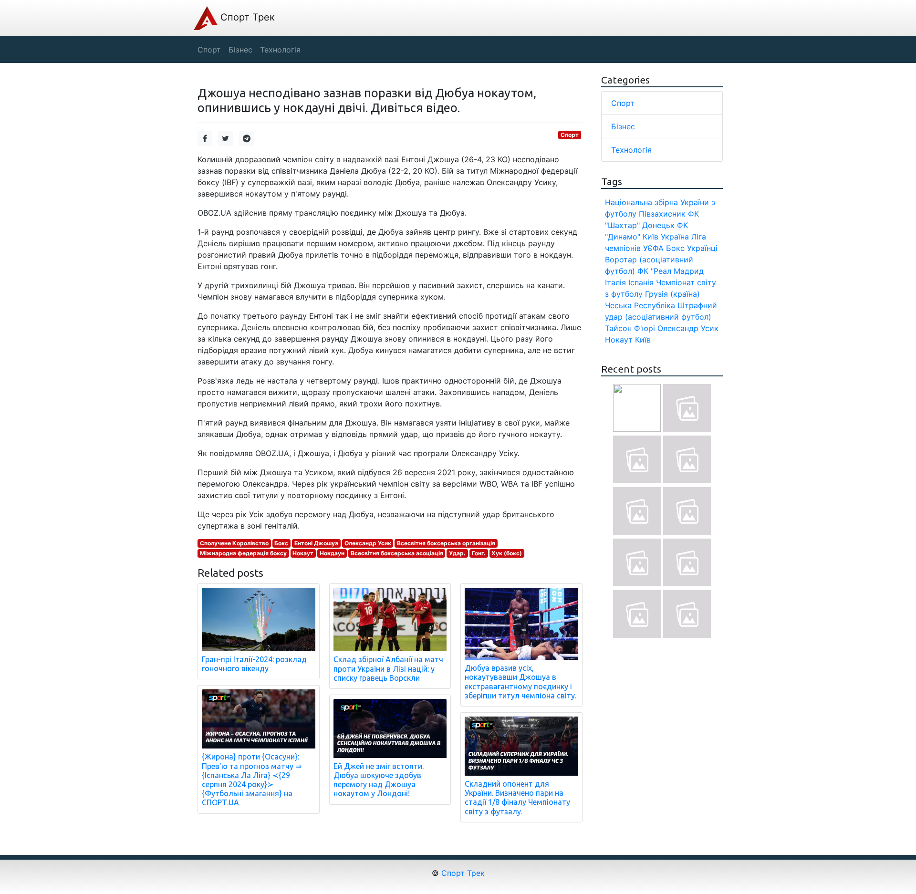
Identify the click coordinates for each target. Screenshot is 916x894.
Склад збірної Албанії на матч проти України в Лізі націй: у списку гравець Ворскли (388, 668)
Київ (643, 339)
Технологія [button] (280, 49)
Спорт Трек (246, 17)
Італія (615, 282)
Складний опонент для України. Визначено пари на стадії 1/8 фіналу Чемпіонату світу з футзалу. (517, 798)
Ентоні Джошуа (316, 543)
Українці (702, 248)
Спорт (570, 134)
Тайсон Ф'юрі (630, 328)
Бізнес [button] (240, 49)
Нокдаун (332, 553)
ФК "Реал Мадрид (670, 271)
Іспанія (641, 282)
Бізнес (623, 126)
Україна (675, 236)
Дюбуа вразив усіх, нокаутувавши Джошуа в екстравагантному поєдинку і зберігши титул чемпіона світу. (520, 682)
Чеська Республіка (640, 305)
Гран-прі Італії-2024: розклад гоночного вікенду (254, 664)
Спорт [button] (209, 49)
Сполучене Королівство (234, 543)
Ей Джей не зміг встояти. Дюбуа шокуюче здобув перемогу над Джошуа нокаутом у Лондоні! (378, 780)
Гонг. (479, 553)
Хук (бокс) (506, 553)
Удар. (457, 553)
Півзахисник (662, 213)
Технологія (631, 150)
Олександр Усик (367, 543)
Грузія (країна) (672, 294)
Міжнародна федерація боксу (243, 553)
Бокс (281, 543)
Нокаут (302, 553)
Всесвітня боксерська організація (446, 543)
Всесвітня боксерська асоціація (397, 553)
